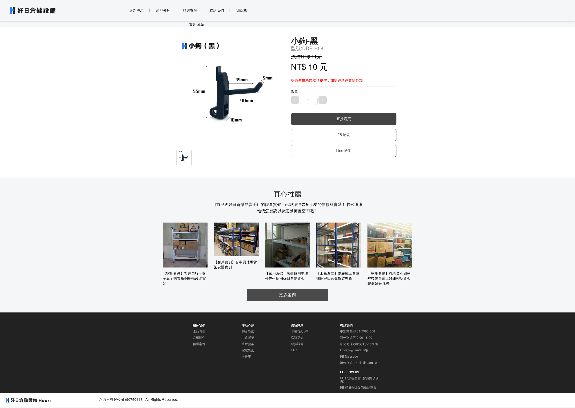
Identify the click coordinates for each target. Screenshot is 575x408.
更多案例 (287, 294)
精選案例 (190, 10)
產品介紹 (163, 10)
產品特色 (199, 331)
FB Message (349, 356)
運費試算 (297, 343)
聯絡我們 (217, 10)
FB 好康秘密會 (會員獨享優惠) (359, 379)
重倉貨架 (248, 343)
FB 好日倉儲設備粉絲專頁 (358, 387)
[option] (185, 254)
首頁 (192, 24)
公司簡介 (199, 337)
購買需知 (297, 337)
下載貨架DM (299, 331)
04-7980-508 (366, 331)
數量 (294, 91)
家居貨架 (248, 350)
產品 (200, 24)
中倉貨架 (248, 337)
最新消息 (136, 10)
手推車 (246, 356)
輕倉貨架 (248, 331)
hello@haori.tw (366, 362)
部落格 (241, 10)
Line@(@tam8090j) (354, 350)
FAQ (294, 350)
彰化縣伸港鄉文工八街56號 (359, 343)
